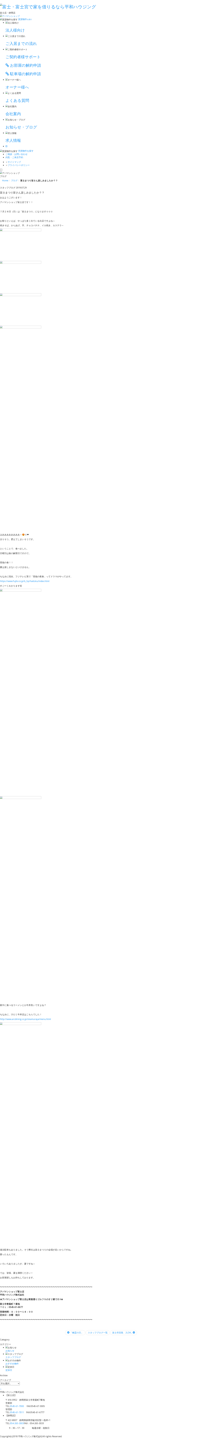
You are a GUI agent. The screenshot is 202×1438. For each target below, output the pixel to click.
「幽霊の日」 (76, 1332)
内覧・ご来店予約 (14, 157)
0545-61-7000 (17, 1406)
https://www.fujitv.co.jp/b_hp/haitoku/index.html (24, 581)
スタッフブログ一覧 (98, 1332)
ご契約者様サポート (23, 56)
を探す (26, 150)
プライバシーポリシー (19, 165)
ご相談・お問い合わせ (16, 154)
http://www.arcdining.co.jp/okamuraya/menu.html (25, 1019)
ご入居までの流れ (21, 43)
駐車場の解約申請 (25, 73)
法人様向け (15, 30)
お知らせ (9, 1350)
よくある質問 (17, 100)
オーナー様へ (17, 87)
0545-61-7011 (17, 1412)
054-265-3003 (17, 1423)
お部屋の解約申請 (25, 65)
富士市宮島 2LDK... (122, 1332)
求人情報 (13, 140)
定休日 (8, 1370)
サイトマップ (14, 161)
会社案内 (13, 113)
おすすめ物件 (12, 1363)
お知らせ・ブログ (21, 127)
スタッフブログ (13, 1357)
